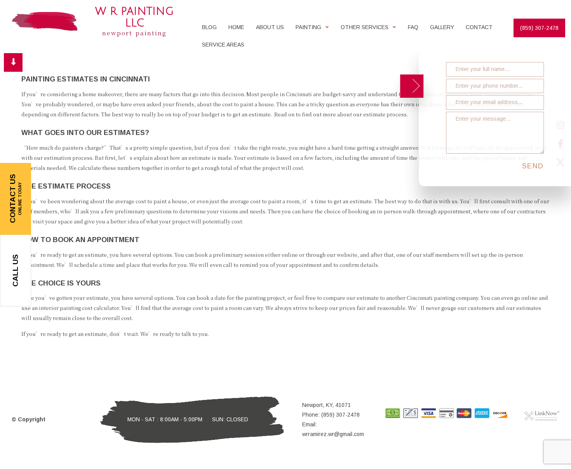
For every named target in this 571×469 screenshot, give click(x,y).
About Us (270, 27)
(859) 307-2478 (539, 28)
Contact (479, 27)
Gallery (442, 27)
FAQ (413, 27)
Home (236, 27)
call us (15, 270)
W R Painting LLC (134, 17)
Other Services (364, 27)
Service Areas (223, 45)
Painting (308, 27)
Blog (209, 27)
